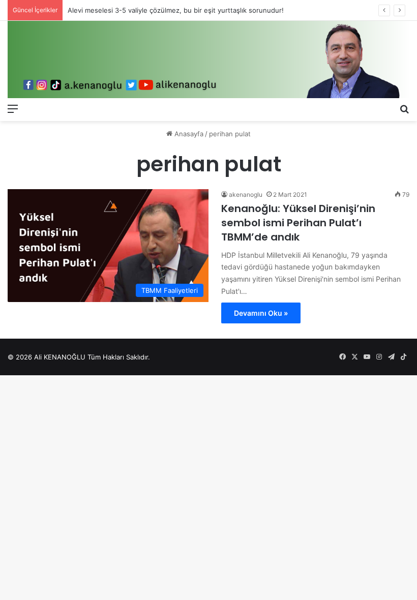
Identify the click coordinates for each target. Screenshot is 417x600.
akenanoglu (245, 194)
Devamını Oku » (261, 313)
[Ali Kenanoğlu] (208, 59)
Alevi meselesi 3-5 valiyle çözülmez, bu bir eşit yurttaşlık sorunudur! (176, 10)
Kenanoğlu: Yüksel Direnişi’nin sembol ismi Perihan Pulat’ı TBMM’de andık (298, 222)
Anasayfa (187, 134)
